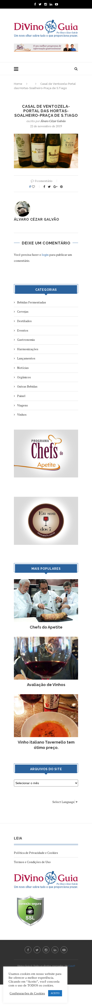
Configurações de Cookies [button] (27, 993)
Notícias (23, 368)
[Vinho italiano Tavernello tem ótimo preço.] (46, 696)
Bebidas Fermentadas (31, 302)
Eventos (22, 330)
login (45, 255)
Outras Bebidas (27, 386)
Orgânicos (24, 377)
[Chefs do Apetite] (46, 581)
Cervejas (22, 311)
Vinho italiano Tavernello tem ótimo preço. (46, 745)
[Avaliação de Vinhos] (46, 639)
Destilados (24, 321)
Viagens (22, 405)
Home (18, 83)
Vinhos (22, 414)
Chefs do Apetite (46, 627)
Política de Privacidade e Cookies (36, 853)
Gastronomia (26, 340)
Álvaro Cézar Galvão (53, 121)
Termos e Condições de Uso (32, 862)
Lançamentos (26, 358)
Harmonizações (27, 349)
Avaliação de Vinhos (46, 684)
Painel (21, 396)
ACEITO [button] (55, 993)
